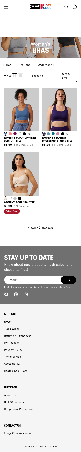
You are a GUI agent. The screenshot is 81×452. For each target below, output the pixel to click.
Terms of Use (12, 356)
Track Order (11, 329)
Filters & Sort (64, 75)
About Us (10, 395)
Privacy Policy (13, 350)
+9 (67, 133)
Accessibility (12, 363)
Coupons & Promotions (19, 409)
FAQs (7, 321)
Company (10, 387)
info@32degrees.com (17, 433)
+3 (29, 133)
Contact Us (12, 425)
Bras (8, 65)
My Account (11, 342)
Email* (12, 280)
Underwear (45, 65)
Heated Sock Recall (16, 371)
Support (10, 314)
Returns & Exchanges (17, 336)
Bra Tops (24, 65)
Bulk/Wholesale (14, 402)
